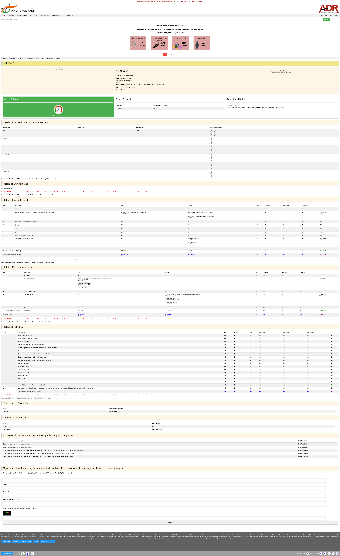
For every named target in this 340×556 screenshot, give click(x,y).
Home (3, 15)
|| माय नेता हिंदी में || (68, 15)
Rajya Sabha (33, 15)
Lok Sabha (11, 15)
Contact (36, 541)
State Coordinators (26, 541)
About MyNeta (334, 15)
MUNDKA (31, 58)
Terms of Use (44, 541)
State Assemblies (22, 15)
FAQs (52, 541)
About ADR (324, 15)
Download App (300, 553)
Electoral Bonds (56, 15)
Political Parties (44, 15)
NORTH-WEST (21, 58)
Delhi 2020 (12, 58)
